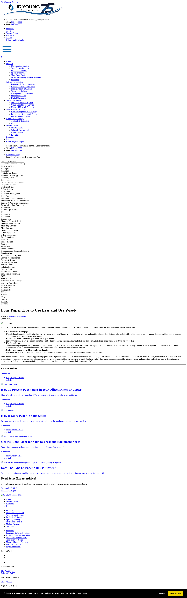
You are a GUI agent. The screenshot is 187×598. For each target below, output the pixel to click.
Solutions (10, 28)
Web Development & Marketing (24, 112)
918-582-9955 (16, 22)
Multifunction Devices (20, 66)
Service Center (12, 33)
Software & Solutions (14, 82)
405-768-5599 (16, 24)
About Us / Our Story (15, 118)
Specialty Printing (18, 73)
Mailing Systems (12, 524)
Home (8, 61)
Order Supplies (17, 128)
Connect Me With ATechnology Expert (9, 489)
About (8, 31)
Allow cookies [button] (175, 593)
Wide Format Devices (20, 68)
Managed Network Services (22, 107)
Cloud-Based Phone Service (22, 105)
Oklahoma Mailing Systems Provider (26, 77)
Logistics (14, 135)
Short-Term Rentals (19, 75)
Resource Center (12, 155)
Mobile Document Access (21, 89)
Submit (4, 304)
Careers (14, 123)
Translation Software (19, 91)
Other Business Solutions (16, 109)
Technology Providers (20, 121)
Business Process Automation (23, 86)
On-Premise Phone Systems (22, 102)
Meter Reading (17, 132)
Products (9, 64)
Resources (10, 35)
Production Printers (19, 70)
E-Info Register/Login (15, 40)
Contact (9, 38)
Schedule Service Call (20, 130)
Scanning (15, 80)
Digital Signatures (18, 98)
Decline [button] (162, 593)
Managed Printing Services (22, 93)
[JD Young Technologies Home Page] (33, 15)
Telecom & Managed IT (15, 100)
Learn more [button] (82, 593)
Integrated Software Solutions (23, 84)
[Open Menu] (7, 55)
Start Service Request (9, 2)
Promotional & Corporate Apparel (24, 114)
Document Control (18, 96)
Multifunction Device (17, 316)
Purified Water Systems (20, 116)
